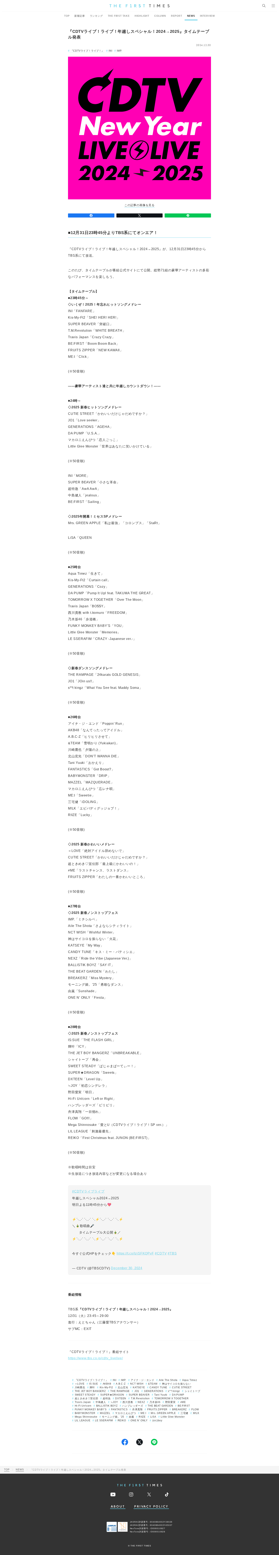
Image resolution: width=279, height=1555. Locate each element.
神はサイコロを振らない (176, 1383)
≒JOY (114, 1402)
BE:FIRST (184, 1405)
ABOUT (118, 1506)
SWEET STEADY (85, 1394)
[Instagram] (131, 1494)
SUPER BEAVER (139, 1394)
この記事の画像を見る (139, 205)
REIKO (122, 1420)
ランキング (96, 15)
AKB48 (107, 1383)
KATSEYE (139, 1387)
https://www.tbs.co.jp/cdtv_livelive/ (95, 1358)
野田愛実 (170, 1402)
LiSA (153, 1416)
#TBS (172, 1253)
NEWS (191, 15)
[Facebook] (91, 215)
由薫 (131, 1416)
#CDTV (161, 1253)
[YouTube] (112, 1494)
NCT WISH (136, 1383)
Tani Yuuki (160, 1394)
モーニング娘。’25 (113, 1416)
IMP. (119, 50)
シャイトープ (192, 1391)
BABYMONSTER (85, 1413)
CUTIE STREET (181, 1387)
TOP (66, 15)
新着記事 (79, 15)
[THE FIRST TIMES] (139, 5)
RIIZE (142, 1416)
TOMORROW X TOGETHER (171, 1398)
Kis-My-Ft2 (106, 1387)
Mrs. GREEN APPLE (163, 1413)
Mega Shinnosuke (86, 1416)
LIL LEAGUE (82, 1420)
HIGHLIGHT (142, 15)
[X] (139, 215)
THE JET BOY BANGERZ (90, 1391)
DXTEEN (120, 1398)
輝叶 (92, 1387)
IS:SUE (93, 1383)
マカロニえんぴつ (125, 1413)
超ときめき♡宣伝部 (86, 1398)
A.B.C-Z (121, 1383)
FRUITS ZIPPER (157, 1409)
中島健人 (101, 1402)
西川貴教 (128, 1402)
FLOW (195, 1409)
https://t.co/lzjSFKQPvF (135, 1253)
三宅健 (184, 1413)
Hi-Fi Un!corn (83, 1405)
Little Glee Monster (173, 1416)
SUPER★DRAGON (112, 1394)
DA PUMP (178, 1394)
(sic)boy (157, 1420)
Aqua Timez (189, 1380)
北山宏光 (123, 1387)
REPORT (176, 15)
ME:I (143, 1413)
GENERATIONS (153, 1391)
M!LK (196, 1413)
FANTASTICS (119, 1409)
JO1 (136, 1391)
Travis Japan (83, 1402)
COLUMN (160, 15)
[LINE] (188, 215)
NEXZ (141, 1402)
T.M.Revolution (140, 1398)
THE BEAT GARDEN (160, 1405)
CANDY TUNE (158, 1387)
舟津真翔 (137, 1409)
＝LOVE (80, 1383)
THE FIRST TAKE (119, 15)
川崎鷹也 (80, 1387)
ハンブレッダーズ (132, 1405)
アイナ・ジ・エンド (142, 1380)
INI (110, 50)
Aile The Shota (168, 1380)
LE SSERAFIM (104, 1420)
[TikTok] (167, 1494)
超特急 (106, 1398)
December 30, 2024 (126, 1268)
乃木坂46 (155, 1402)
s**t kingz (174, 1391)
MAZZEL (105, 1413)
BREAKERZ (179, 1409)
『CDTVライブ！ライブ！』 (87, 50)
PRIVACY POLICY (151, 1506)
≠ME (183, 1402)
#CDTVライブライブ (88, 1191)
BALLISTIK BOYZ (107, 1405)
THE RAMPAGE (120, 1391)
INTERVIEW (207, 15)
